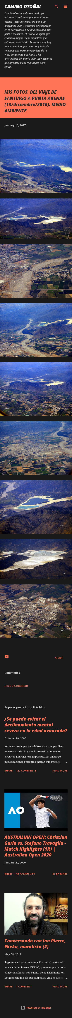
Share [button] (59, 658)
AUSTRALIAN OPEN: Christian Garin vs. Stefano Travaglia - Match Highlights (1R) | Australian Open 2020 (35, 846)
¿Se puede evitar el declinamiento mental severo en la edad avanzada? (35, 725)
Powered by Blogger (38, 1007)
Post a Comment (16, 685)
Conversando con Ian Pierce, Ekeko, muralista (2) (35, 944)
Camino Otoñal (23, 6)
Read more (60, 770)
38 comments (25, 874)
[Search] (56, 6)
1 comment (24, 986)
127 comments (26, 770)
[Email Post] (6, 658)
